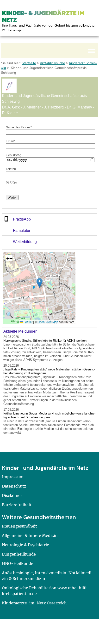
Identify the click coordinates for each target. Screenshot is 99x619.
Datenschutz (14, 486)
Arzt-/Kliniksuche (52, 63)
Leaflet (27, 322)
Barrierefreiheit (16, 504)
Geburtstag (13, 155)
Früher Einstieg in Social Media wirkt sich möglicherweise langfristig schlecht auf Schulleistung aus (49, 415)
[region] (49, 218)
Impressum (13, 476)
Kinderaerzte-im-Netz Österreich (34, 603)
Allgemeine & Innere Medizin (30, 535)
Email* (10, 141)
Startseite (29, 63)
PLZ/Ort (11, 183)
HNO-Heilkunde (17, 563)
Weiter (12, 197)
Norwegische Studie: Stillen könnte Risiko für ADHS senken (45, 340)
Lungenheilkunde (19, 554)
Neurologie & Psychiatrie (25, 544)
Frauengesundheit (19, 526)
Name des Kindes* (19, 127)
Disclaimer (12, 495)
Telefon (11, 169)
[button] (40, 283)
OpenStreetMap (47, 322)
